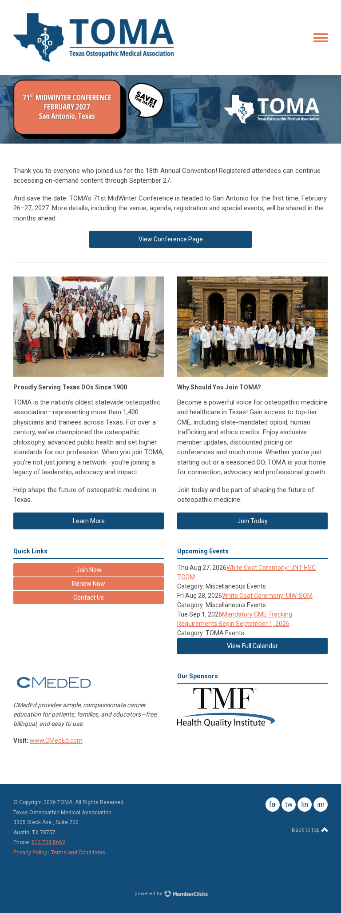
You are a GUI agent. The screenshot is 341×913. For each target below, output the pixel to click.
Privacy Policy (30, 852)
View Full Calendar (252, 645)
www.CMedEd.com (56, 740)
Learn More (89, 521)
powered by (149, 894)
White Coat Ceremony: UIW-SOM (267, 595)
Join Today (252, 521)
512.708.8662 (48, 842)
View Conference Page (171, 239)
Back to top (306, 830)
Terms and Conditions (78, 852)
